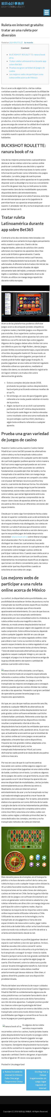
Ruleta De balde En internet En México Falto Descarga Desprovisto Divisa (14, 1076)
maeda (30, 42)
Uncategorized (17, 1064)
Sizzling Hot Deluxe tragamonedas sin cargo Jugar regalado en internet (38, 1079)
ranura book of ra (19, 536)
